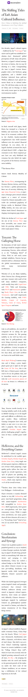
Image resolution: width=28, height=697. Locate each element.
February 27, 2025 (6, 28)
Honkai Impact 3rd (19, 459)
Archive (21, 28)
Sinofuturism (22, 502)
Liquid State (22, 284)
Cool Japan (19, 51)
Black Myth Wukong (9, 360)
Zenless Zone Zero (8, 461)
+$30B (24, 545)
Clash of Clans (14, 303)
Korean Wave (9, 181)
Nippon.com (11, 121)
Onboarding (19, 496)
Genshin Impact (15, 429)
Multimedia (15, 28)
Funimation (17, 290)
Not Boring (10, 324)
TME (7, 287)
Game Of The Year (11, 368)
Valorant (4, 303)
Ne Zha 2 (11, 658)
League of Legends (17, 300)
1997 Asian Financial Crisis (11, 192)
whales (4, 480)
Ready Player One (11, 292)
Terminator (5, 295)
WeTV (7, 290)
